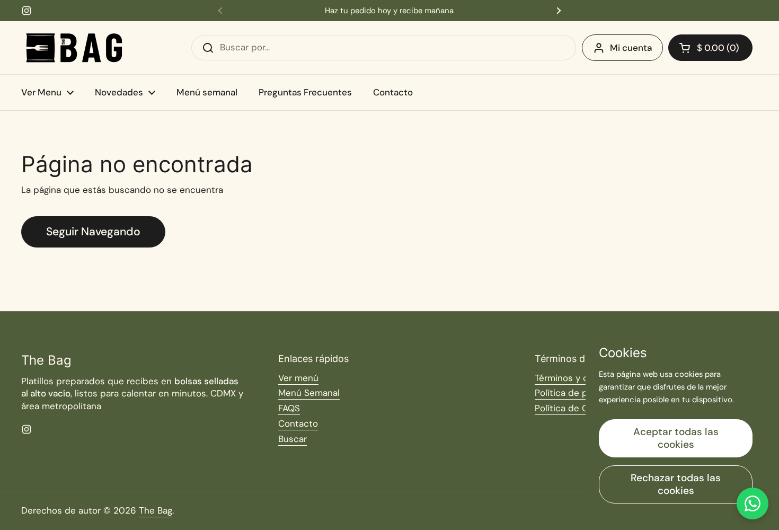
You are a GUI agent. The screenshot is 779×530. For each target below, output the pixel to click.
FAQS (289, 408)
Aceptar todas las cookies (676, 438)
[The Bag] (74, 48)
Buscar (292, 439)
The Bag (155, 510)
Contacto (298, 423)
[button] (710, 47)
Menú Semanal (309, 393)
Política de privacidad (580, 393)
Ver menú (298, 378)
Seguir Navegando (93, 231)
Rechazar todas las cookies (676, 484)
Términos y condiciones (585, 378)
